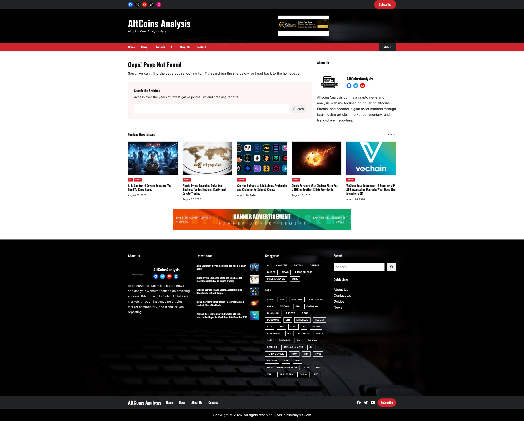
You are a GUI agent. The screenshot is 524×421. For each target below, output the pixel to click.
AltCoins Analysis (159, 23)
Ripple (319, 333)
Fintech (298, 265)
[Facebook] (130, 4)
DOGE (305, 313)
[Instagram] (158, 4)
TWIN (318, 354)
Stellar (272, 347)
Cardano (312, 306)
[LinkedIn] (176, 276)
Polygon (303, 333)
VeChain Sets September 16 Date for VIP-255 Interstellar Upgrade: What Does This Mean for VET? (370, 189)
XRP (318, 367)
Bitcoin (284, 306)
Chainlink (273, 313)
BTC (298, 306)
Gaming (314, 265)
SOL (299, 340)
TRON (294, 354)
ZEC (316, 374)
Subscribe (387, 402)
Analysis (281, 265)
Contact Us (342, 295)
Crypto (290, 313)
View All (391, 134)
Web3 (295, 279)
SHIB (269, 340)
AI (130, 179)
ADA (282, 299)
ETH (288, 320)
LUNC (293, 326)
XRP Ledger (286, 374)
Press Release (303, 272)
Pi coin (316, 326)
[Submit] (391, 267)
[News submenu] (149, 47)
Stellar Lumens (293, 347)
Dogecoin (273, 320)
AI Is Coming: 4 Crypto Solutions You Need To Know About (149, 187)
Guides (271, 272)
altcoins (297, 299)
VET (286, 360)
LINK (281, 326)
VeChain (272, 360)
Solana (312, 340)
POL (289, 333)
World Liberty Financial (282, 367)
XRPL (270, 374)
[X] (137, 4)
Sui (311, 347)
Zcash (303, 374)
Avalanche (316, 299)
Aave (270, 299)
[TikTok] (151, 4)
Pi (304, 326)
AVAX (270, 306)
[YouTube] (144, 4)
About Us (341, 289)
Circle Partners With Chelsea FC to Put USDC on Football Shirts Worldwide (314, 187)
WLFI (297, 360)
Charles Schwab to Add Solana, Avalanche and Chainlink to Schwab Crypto (262, 187)
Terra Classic (276, 354)
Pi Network (274, 333)
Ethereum (302, 320)
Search (298, 109)
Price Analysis (276, 279)
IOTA (269, 326)
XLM (306, 367)
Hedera (319, 320)
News (138, 179)
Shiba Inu (284, 340)
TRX (306, 354)
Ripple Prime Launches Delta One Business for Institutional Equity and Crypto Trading (204, 189)
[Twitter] (355, 85)
